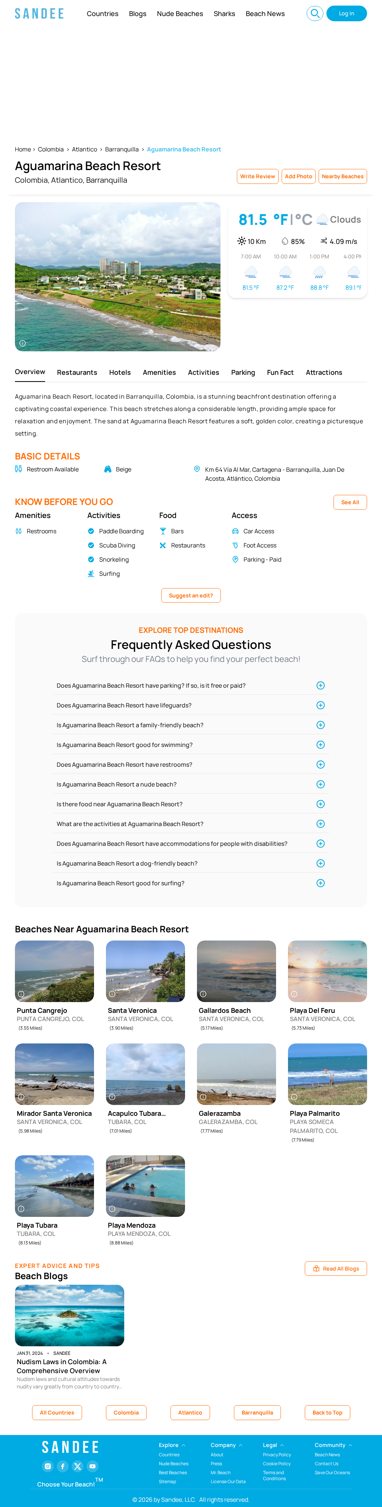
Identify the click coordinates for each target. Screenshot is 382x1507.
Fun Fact (280, 372)
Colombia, (32, 180)
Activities (203, 372)
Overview (30, 371)
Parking (243, 372)
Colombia (51, 149)
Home (23, 149)
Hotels (120, 372)
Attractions (324, 372)
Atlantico (84, 149)
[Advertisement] (191, 83)
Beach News (265, 13)
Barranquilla (122, 149)
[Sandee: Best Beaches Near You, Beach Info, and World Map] (39, 13)
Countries (103, 13)
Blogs (138, 13)
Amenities (159, 372)
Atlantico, (68, 180)
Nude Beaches (180, 13)
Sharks (224, 13)
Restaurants (77, 372)
